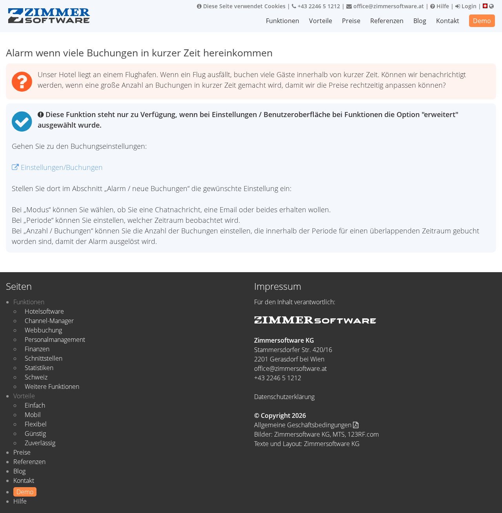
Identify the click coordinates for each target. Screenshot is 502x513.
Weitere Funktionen (52, 386)
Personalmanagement (55, 339)
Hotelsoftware (44, 311)
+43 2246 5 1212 (318, 6)
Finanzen (37, 349)
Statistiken (39, 367)
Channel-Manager (49, 320)
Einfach (35, 405)
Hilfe (442, 6)
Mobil (33, 414)
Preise (351, 20)
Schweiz (36, 377)
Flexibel (36, 424)
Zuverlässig (40, 443)
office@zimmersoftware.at (388, 6)
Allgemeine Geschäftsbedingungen (303, 425)
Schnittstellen (43, 358)
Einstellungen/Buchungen (61, 167)
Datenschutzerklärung (284, 396)
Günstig (35, 433)
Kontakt (447, 20)
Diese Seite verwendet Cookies (244, 6)
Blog (419, 20)
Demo (482, 20)
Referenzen (387, 20)
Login (468, 6)
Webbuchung (43, 330)
